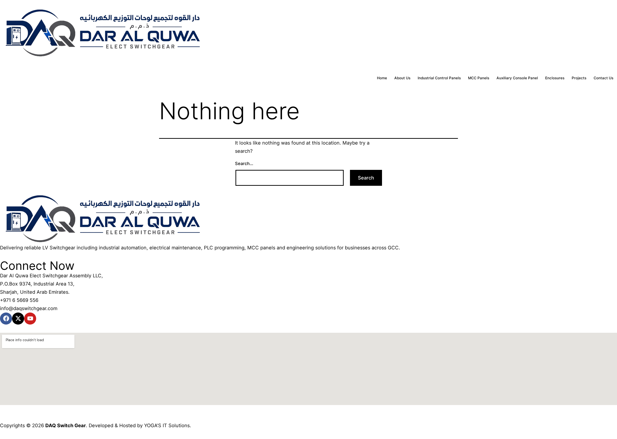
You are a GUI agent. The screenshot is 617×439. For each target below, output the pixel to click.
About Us (402, 78)
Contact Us (603, 78)
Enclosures (554, 78)
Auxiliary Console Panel (517, 78)
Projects (579, 78)
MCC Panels (478, 78)
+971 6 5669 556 (19, 300)
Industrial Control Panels (439, 78)
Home (382, 78)
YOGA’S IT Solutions (167, 425)
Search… (244, 163)
